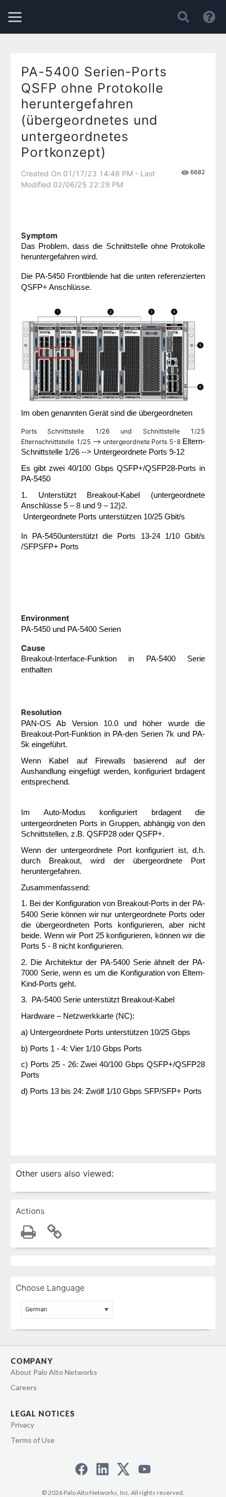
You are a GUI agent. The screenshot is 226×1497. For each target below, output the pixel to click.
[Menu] (15, 17)
